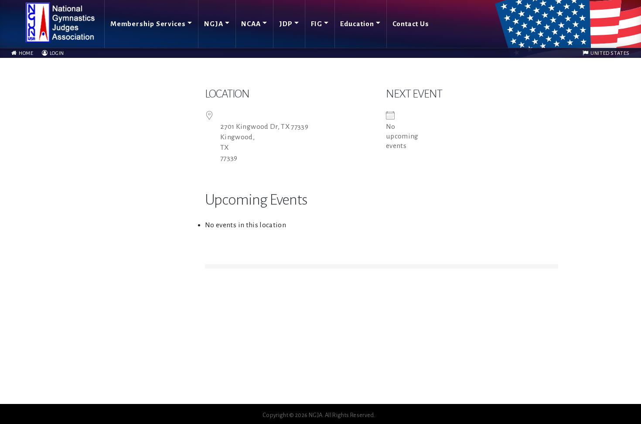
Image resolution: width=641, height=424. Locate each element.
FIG (316, 23)
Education (357, 23)
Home (25, 53)
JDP (286, 23)
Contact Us (410, 23)
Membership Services (148, 23)
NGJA (213, 23)
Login (56, 53)
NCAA (251, 23)
